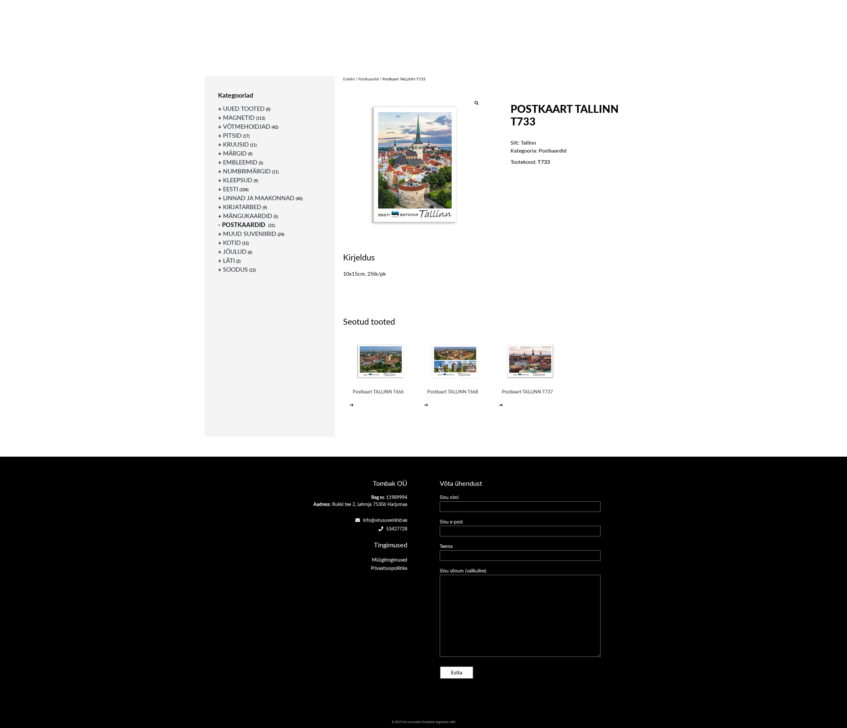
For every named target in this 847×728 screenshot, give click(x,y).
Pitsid (232, 136)
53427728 (396, 529)
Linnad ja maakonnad (258, 199)
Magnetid (239, 118)
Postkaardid (368, 79)
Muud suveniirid (249, 234)
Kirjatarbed (242, 207)
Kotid (232, 243)
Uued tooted (244, 109)
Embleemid (240, 163)
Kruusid (236, 145)
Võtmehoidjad (246, 127)
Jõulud (234, 252)
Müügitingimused (389, 560)
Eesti (230, 190)
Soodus (235, 270)
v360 (452, 722)
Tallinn (528, 143)
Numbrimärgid (247, 172)
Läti (229, 261)
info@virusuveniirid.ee (384, 520)
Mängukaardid (247, 216)
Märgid (235, 154)
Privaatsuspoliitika (389, 568)
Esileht (349, 79)
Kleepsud (237, 181)
